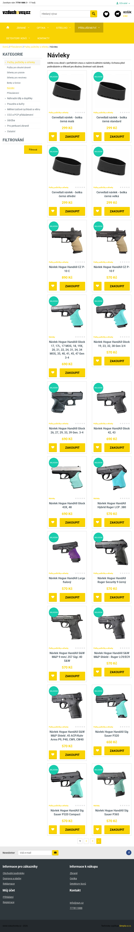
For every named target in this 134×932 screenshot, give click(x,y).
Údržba (11, 120)
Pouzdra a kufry (15, 104)
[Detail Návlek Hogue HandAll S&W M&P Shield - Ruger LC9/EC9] (112, 626)
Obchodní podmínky (13, 873)
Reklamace (9, 883)
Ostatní (11, 131)
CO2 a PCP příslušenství (20, 114)
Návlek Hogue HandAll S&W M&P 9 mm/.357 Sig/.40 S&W (67, 657)
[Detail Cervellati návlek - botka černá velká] (112, 165)
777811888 (76, 908)
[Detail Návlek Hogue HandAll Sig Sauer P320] (112, 705)
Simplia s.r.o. (125, 926)
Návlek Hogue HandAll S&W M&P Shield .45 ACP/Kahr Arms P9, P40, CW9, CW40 (67, 735)
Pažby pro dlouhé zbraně (19, 67)
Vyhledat (93, 13)
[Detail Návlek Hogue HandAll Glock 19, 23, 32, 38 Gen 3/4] (112, 315)
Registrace (8, 902)
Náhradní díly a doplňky (19, 98)
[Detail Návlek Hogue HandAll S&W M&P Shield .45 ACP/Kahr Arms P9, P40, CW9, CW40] (67, 705)
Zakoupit (72, 137)
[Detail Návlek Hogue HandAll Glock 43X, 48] (67, 476)
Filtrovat (33, 149)
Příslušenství (87, 27)
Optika (41, 27)
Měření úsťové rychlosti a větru (23, 109)
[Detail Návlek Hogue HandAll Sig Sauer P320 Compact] (67, 784)
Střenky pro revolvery (17, 77)
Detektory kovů (16, 38)
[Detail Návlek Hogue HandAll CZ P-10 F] (112, 240)
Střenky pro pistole (15, 72)
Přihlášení (8, 897)
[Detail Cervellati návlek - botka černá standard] (112, 91)
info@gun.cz (77, 902)
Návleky (10, 88)
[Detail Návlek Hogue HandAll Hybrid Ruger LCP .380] (112, 476)
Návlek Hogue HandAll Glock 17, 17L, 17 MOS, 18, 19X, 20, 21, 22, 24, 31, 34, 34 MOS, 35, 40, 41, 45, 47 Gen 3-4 (67, 349)
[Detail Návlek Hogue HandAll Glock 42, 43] (112, 402)
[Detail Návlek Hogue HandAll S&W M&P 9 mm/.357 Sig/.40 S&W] (67, 626)
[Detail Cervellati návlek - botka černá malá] (67, 91)
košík (127, 14)
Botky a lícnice (13, 83)
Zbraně (21, 27)
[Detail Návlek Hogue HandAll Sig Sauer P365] (112, 784)
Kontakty (44, 38)
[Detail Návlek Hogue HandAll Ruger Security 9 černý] (112, 551)
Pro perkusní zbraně (18, 125)
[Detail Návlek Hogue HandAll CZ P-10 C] (67, 240)
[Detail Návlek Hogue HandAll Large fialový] (67, 551)
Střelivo (61, 27)
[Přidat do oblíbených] (53, 136)
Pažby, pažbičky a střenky (21, 62)
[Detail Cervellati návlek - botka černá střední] (67, 165)
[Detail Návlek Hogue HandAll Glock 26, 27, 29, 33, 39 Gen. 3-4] (67, 402)
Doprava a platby (12, 878)
